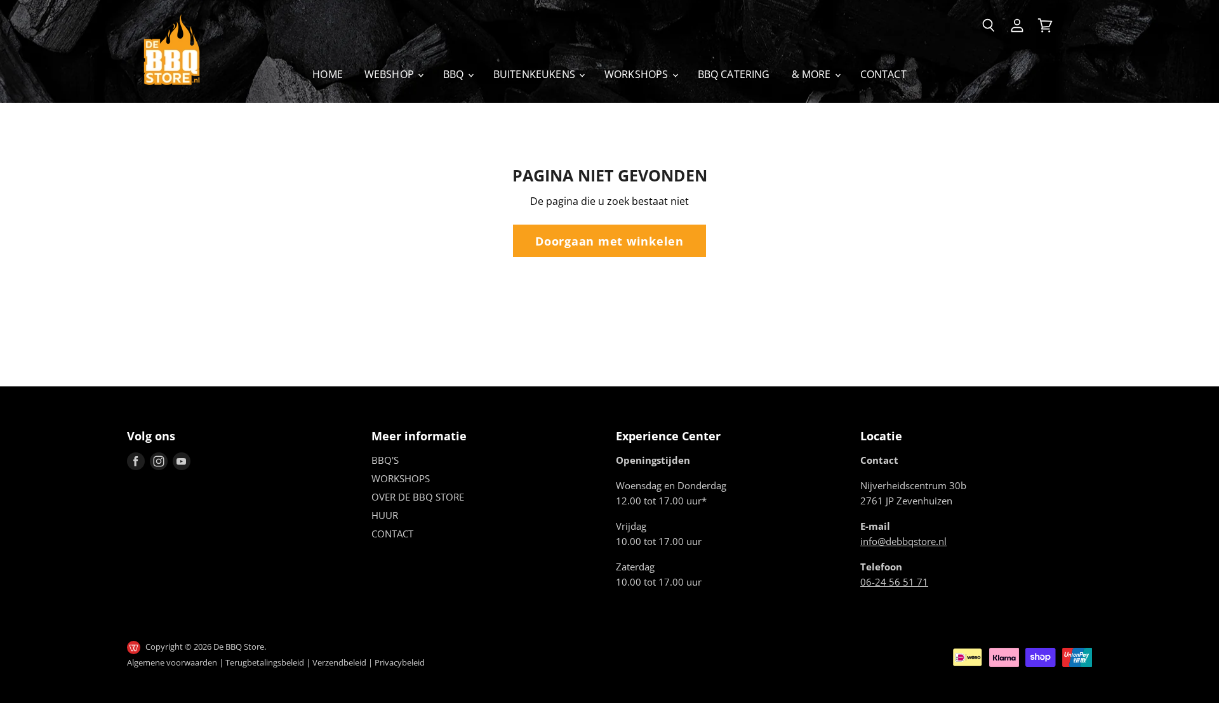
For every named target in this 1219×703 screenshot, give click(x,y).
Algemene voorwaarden (172, 662)
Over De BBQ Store (417, 496)
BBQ (455, 74)
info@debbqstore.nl (903, 541)
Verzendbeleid (339, 662)
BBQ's (385, 460)
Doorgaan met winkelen (609, 241)
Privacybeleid (400, 662)
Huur (384, 515)
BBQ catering (734, 74)
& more (813, 74)
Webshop (390, 74)
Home (327, 74)
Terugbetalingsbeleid (264, 662)
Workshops (637, 74)
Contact (883, 74)
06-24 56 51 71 (894, 581)
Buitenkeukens (535, 74)
